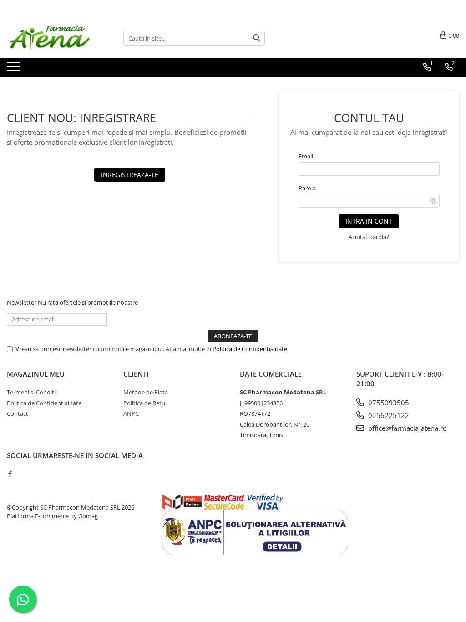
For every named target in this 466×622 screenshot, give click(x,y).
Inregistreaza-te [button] (129, 174)
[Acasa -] (52, 38)
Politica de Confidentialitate (250, 349)
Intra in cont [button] (368, 221)
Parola (307, 188)
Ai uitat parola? (369, 237)
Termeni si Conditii (32, 392)
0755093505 (387, 402)
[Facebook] (10, 473)
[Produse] (15, 69)
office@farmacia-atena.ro (406, 428)
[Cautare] (256, 38)
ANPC (131, 413)
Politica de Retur (145, 403)
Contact (17, 413)
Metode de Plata (145, 392)
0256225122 (387, 415)
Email (306, 156)
